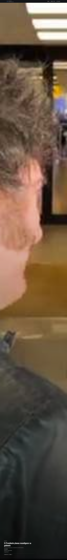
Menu (48, 1)
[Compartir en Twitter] (10, 554)
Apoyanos (58, 1)
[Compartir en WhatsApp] (11, 554)
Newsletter (53, 1)
